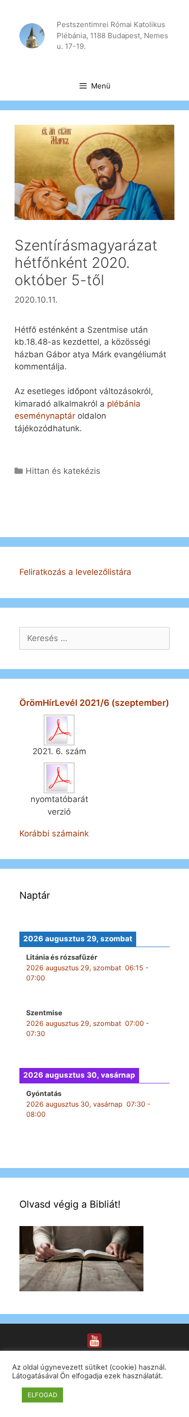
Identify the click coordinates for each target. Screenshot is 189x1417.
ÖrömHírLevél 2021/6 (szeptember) (94, 703)
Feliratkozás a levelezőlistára (75, 572)
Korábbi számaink (54, 833)
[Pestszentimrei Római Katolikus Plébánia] (32, 35)
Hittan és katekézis (63, 471)
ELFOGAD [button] (42, 1395)
